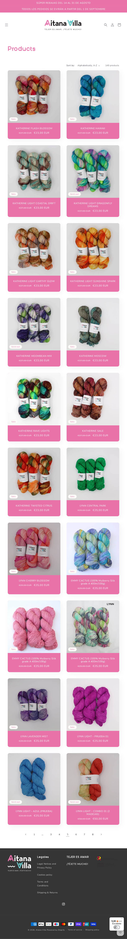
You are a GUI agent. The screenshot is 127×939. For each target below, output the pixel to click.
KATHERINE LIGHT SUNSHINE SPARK (93, 281)
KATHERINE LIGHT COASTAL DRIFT (34, 203)
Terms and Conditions (42, 883)
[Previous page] (25, 834)
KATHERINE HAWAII (93, 128)
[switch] (117, 927)
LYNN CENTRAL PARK (93, 505)
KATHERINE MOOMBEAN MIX (34, 356)
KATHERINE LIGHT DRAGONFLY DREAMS (93, 205)
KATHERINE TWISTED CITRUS (34, 505)
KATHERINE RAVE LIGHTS (34, 431)
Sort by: (70, 65)
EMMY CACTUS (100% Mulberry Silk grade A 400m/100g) (93, 582)
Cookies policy (44, 874)
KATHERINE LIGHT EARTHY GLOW (34, 281)
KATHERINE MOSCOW (93, 356)
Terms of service (75, 930)
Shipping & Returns (47, 892)
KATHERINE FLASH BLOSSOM (34, 128)
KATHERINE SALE (92, 431)
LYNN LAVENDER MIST (34, 736)
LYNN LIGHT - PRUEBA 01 (93, 736)
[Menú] (122, 919)
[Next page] (101, 834)
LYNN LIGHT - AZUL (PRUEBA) (34, 811)
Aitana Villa (41, 930)
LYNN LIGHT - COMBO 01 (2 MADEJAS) (93, 813)
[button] (6, 24)
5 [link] (68, 834)
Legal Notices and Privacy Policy (46, 865)
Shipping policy (92, 930)
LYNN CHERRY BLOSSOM (34, 580)
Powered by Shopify (56, 930)
